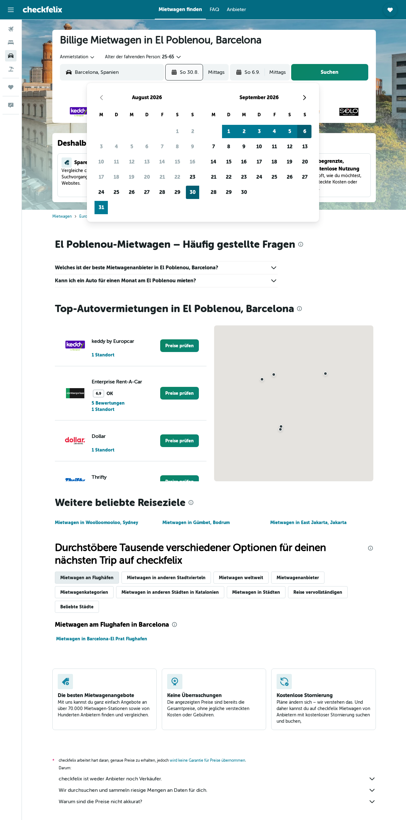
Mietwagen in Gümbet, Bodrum (196, 522)
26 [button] (132, 192)
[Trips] (11, 87)
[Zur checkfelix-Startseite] (42, 9)
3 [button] (101, 147)
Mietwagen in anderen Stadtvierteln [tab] (166, 577)
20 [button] (147, 177)
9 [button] (192, 147)
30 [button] (193, 192)
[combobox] (77, 57)
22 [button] (177, 177)
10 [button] (101, 162)
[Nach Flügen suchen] (11, 29)
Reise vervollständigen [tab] (317, 592)
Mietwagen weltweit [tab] (241, 577)
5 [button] (131, 147)
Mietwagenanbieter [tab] (298, 577)
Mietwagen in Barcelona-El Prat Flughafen (101, 638)
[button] (11, 10)
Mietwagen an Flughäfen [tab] (87, 577)
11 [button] (116, 162)
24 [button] (101, 192)
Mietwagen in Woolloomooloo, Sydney (96, 522)
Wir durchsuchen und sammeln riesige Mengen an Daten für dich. (133, 790)
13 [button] (147, 162)
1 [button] (177, 131)
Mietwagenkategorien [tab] (84, 592)
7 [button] (162, 147)
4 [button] (116, 147)
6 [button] (146, 147)
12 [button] (131, 162)
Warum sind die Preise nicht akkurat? (100, 801)
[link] (179, 345)
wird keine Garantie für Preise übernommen (207, 760)
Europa (85, 216)
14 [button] (162, 162)
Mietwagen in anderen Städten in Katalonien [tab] (170, 592)
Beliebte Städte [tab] (77, 606)
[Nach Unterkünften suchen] (11, 42)
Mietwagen (62, 216)
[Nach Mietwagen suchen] (11, 55)
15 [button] (177, 162)
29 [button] (177, 192)
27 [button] (147, 192)
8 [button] (177, 147)
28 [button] (162, 192)
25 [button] (116, 192)
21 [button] (162, 177)
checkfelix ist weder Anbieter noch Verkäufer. (110, 779)
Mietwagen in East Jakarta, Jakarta (308, 522)
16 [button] (192, 162)
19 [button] (131, 177)
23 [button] (192, 177)
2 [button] (192, 131)
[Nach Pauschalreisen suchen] (11, 69)
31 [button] (101, 207)
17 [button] (101, 177)
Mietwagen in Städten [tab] (256, 592)
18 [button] (116, 177)
